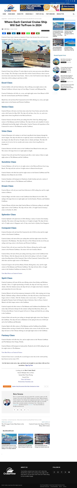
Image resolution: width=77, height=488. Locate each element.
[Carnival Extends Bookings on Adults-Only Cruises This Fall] (69, 42)
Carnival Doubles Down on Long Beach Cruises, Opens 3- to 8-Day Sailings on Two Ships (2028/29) (9, 447)
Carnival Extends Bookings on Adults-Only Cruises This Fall (69, 49)
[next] (47, 386)
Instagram (15, 404)
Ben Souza (7, 29)
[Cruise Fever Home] (10, 8)
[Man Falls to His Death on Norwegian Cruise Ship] (56, 61)
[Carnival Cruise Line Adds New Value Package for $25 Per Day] (25, 439)
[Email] (37, 33)
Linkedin (30, 404)
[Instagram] (68, 1)
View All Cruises (25, 379)
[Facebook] (66, 1)
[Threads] (18, 33)
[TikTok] (24, 410)
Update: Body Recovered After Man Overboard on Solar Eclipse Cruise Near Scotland (67, 86)
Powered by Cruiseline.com (25, 381)
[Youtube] (74, 1)
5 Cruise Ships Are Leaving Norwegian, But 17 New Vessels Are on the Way (66, 69)
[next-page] (56, 93)
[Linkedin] (13, 33)
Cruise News (4, 18)
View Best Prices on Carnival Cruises (12, 273)
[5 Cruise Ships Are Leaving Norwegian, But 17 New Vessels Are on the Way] (56, 70)
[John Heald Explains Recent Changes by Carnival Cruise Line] (42, 439)
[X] (72, 1)
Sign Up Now (29, 365)
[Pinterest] (70, 1)
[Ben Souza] (3, 29)
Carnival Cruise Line (12, 18)
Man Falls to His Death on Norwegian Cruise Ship (24, 386)
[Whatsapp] (28, 33)
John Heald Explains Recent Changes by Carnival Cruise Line (57, 49)
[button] (73, 14)
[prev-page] (54, 93)
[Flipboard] (33, 33)
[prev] (45, 386)
